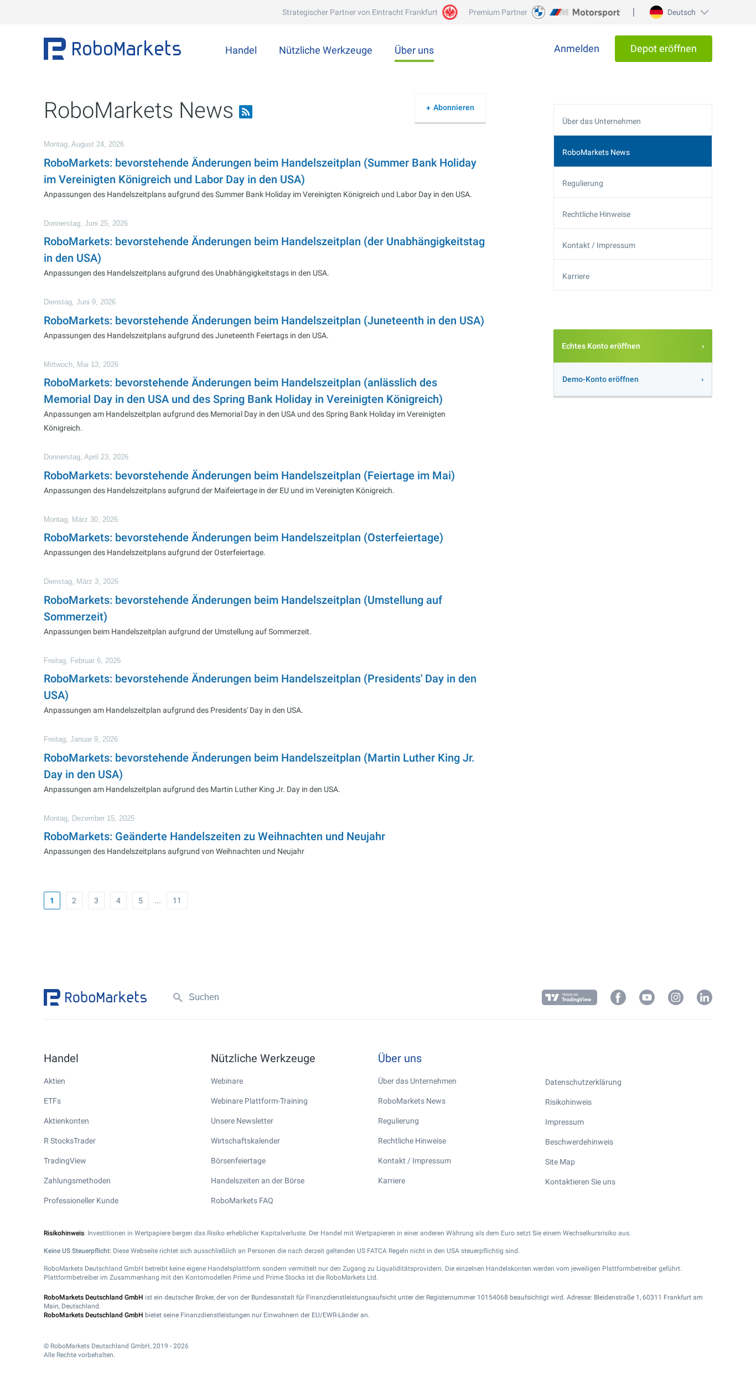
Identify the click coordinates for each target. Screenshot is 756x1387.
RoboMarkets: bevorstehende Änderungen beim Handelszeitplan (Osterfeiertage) (243, 537)
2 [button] (74, 900)
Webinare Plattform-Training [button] (259, 1100)
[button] (677, 12)
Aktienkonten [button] (66, 1120)
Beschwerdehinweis (579, 1141)
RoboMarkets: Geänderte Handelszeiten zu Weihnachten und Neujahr (214, 836)
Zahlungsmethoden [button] (77, 1180)
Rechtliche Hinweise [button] (596, 214)
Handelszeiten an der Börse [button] (257, 1180)
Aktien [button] (54, 1081)
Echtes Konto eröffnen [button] (601, 345)
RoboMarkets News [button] (596, 152)
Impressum (564, 1121)
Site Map (560, 1161)
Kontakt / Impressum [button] (598, 245)
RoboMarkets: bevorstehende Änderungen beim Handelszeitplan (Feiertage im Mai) (249, 475)
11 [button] (177, 900)
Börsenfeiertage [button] (238, 1160)
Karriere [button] (575, 276)
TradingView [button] (65, 1160)
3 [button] (96, 900)
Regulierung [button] (582, 183)
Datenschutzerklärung (583, 1082)
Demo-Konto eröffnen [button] (600, 379)
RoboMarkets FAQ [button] (242, 1200)
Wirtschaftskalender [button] (245, 1140)
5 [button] (140, 900)
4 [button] (118, 900)
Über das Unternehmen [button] (601, 121)
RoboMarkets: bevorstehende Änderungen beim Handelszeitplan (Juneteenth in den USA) (264, 320)
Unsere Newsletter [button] (242, 1120)
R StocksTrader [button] (70, 1140)
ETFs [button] (52, 1100)
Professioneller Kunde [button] (81, 1200)
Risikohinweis (568, 1102)
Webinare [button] (227, 1081)
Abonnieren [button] (453, 107)
